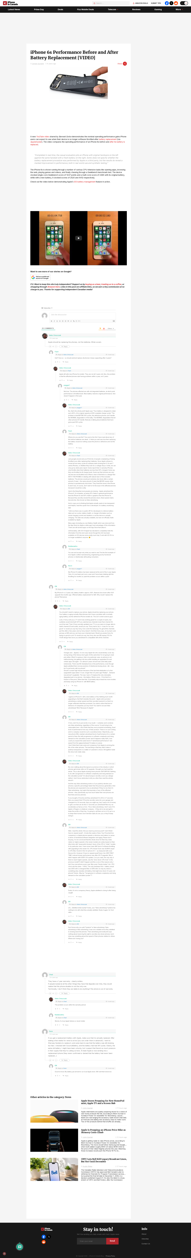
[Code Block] (71, 321)
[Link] (73, 321)
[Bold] (51, 321)
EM (69, 609)
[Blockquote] (68, 321)
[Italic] (54, 321)
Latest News (14, 9)
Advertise (145, 1239)
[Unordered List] (65, 321)
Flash (69, 371)
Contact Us (146, 1244)
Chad (64, 1001)
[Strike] (59, 321)
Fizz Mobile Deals (85, 9)
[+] (79, 321)
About (144, 1234)
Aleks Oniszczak (68, 354)
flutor (65, 1068)
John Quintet (88, 1108)
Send (112, 1241)
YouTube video (42, 136)
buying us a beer (92, 284)
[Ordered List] (62, 321)
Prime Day (39, 9)
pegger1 (79, 407)
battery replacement (107, 139)
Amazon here (53, 287)
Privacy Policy (110, 1256)
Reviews (136, 9)
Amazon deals (141, 3)
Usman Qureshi (38, 64)
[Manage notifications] (4, 1253)
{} (76, 321)
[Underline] (57, 321)
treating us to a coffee (111, 284)
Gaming (158, 9)
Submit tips (156, 3)
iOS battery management (84, 182)
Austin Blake (87, 1166)
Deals (60, 9)
